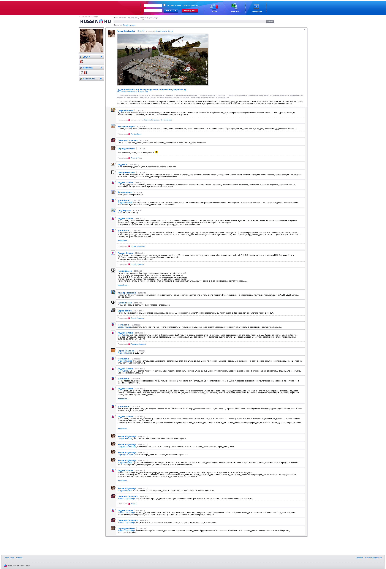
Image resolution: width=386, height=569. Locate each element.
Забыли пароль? (191, 5)
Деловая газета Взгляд (164, 31)
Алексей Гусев (136, 158)
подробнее (122, 240)
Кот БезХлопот (166, 120)
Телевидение (9, 557)
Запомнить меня (174, 5)
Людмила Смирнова (151, 120)
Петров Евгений (125, 439)
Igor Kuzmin (123, 335)
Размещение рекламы (373, 557)
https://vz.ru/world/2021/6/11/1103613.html (132, 92)
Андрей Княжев (125, 203)
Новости (19, 557)
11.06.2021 (141, 31)
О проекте (359, 557)
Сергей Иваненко (137, 264)
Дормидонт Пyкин (126, 455)
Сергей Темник (124, 327)
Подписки (88, 68)
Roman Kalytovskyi (138, 246)
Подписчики (89, 79)
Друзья (86, 57)
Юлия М (134, 504)
